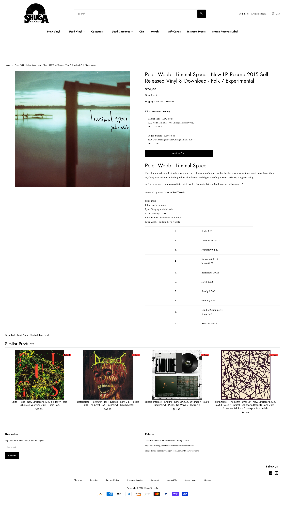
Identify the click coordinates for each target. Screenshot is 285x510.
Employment (190, 480)
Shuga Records (151, 488)
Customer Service (135, 480)
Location (94, 480)
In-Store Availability (160, 111)
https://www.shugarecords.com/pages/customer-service (169, 446)
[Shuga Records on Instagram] (276, 474)
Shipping (149, 101)
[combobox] (140, 14)
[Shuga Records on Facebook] (270, 474)
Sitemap (207, 480)
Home (7, 65)
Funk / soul (23, 335)
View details (39, 378)
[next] (272, 376)
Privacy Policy (112, 480)
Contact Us (172, 480)
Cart (278, 13)
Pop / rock (44, 335)
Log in (242, 13)
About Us (78, 480)
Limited (34, 335)
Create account (258, 13)
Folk (13, 335)
